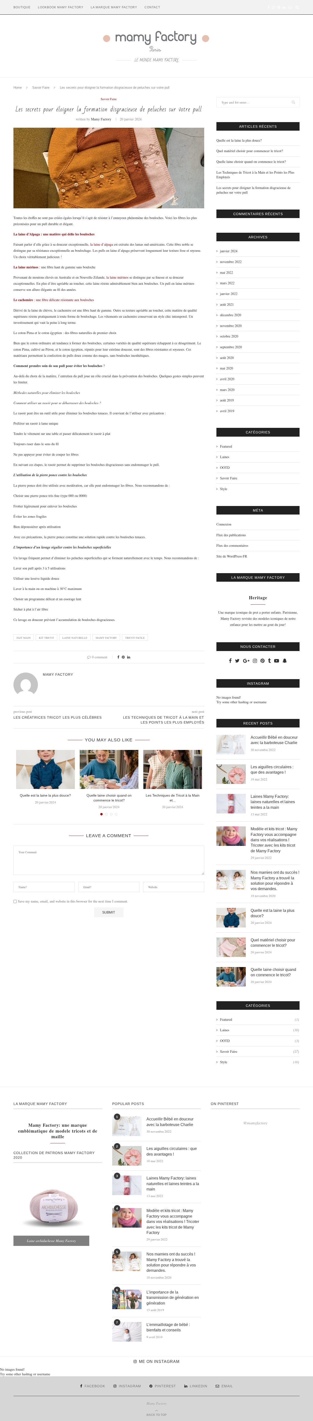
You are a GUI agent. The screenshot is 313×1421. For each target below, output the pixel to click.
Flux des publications (231, 535)
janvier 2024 (228, 251)
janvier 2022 (228, 293)
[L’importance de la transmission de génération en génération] (127, 1299)
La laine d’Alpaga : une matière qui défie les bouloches (53, 234)
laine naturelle (74, 638)
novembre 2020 (231, 325)
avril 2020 (227, 379)
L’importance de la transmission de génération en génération (172, 1297)
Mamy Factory (101, 119)
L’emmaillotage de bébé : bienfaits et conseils (168, 1327)
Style (223, 488)
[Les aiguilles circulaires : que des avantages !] (231, 774)
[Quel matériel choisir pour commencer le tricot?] (231, 947)
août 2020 (227, 357)
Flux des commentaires (232, 545)
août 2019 (227, 400)
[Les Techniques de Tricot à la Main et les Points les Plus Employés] (172, 769)
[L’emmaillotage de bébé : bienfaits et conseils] (127, 1332)
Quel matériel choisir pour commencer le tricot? (249, 150)
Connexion (223, 524)
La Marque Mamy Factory (114, 7)
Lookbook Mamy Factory (60, 7)
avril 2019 (227, 411)
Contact (152, 7)
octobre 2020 (229, 336)
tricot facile (135, 638)
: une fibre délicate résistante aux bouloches (53, 299)
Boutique (22, 7)
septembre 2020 (231, 347)
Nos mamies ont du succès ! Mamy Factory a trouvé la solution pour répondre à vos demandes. (275, 880)
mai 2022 (226, 272)
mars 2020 (227, 389)
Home (17, 87)
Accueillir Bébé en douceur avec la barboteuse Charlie (274, 740)
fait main (24, 638)
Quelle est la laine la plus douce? (45, 795)
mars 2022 (227, 283)
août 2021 (227, 304)
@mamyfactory (255, 1122)
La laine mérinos (25, 267)
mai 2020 (226, 368)
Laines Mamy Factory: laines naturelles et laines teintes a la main (273, 802)
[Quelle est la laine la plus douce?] (45, 769)
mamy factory (106, 638)
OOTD (225, 467)
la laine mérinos (117, 277)
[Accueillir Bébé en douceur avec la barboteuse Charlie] (231, 744)
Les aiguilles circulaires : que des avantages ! (272, 769)
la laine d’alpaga (101, 244)
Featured (226, 446)
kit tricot (46, 638)
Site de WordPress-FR (231, 556)
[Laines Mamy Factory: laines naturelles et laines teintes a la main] (231, 803)
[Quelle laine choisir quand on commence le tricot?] (109, 769)
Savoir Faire (40, 87)
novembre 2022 (231, 261)
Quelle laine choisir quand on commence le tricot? (251, 161)
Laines (224, 456)
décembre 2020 (230, 315)
